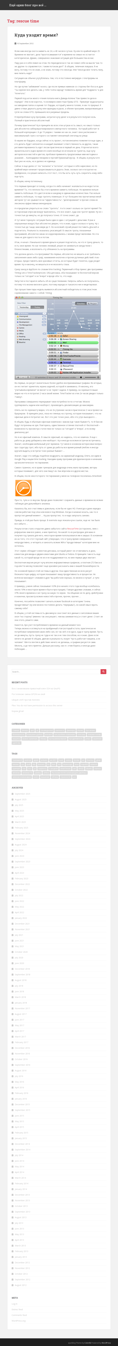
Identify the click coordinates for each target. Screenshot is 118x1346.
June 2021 (19, 940)
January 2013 (21, 1256)
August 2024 (20, 844)
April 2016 (19, 1087)
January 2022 (21, 918)
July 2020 (19, 957)
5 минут (16, 730)
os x (29, 768)
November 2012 (22, 1268)
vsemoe (97, 768)
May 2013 (19, 1234)
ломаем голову (94, 734)
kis (48, 764)
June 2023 (19, 867)
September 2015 (22, 1110)
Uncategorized (47, 730)
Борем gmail (18, 711)
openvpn (16, 768)
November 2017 (22, 1008)
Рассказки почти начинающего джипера (69, 773)
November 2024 (22, 833)
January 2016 (21, 1098)
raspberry (42, 768)
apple (36, 760)
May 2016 (19, 1081)
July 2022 (19, 895)
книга (36, 777)
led (59, 764)
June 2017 (19, 1019)
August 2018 (20, 980)
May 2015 (19, 1121)
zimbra (46, 773)
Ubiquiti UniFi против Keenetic (26, 699)
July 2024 (19, 850)
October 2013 (21, 1206)
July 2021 (19, 935)
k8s (34, 764)
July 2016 (19, 1076)
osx (24, 768)
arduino (44, 760)
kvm (53, 764)
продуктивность (76, 739)
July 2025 (19, 805)
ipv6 (28, 764)
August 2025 (20, 799)
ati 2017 (53, 760)
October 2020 (21, 952)
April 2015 (19, 1127)
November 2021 (22, 929)
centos (68, 760)
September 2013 (22, 1211)
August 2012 (20, 1285)
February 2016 (21, 1093)
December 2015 (22, 1104)
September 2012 (22, 1279)
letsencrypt (67, 764)
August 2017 (20, 1014)
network (93, 764)
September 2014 (22, 1149)
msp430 (84, 764)
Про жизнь (90, 730)
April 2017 (19, 1031)
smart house (65, 768)
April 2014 (19, 1172)
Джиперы (71, 730)
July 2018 (19, 985)
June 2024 (19, 856)
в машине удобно (35, 734)
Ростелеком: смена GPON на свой (28, 694)
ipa (22, 764)
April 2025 (19, 816)
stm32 (80, 768)
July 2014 (19, 1155)
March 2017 (20, 1036)
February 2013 (21, 1251)
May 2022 (19, 906)
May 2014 (19, 1166)
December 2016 (22, 1048)
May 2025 (19, 810)
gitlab (98, 760)
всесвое (48, 734)
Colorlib (87, 1343)
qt (37, 730)
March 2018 (20, 997)
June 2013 (19, 1228)
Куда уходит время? (36, 35)
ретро (88, 739)
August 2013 (20, 1217)
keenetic (41, 764)
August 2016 (20, 1070)
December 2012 (22, 1262)
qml (32, 730)
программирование (57, 739)
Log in (14, 1303)
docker (77, 760)
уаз (74, 777)
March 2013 (20, 1245)
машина (16, 739)
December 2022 (22, 884)
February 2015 (21, 1132)
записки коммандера (22, 777)
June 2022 (19, 901)
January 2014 (21, 1189)
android (27, 760)
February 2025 (21, 827)
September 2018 (22, 974)
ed (83, 760)
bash (61, 760)
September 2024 (22, 839)
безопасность (19, 734)
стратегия (97, 739)
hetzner (16, 764)
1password (17, 760)
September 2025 (22, 793)
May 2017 (19, 1025)
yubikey (38, 773)
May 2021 (19, 946)
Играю (80, 730)
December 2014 (22, 1144)
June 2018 (19, 991)
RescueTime (73, 528)
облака (43, 739)
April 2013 (19, 1240)
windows (16, 773)
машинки (45, 777)
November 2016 (22, 1053)
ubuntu (89, 768)
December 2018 (22, 968)
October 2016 (21, 1059)
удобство (16, 743)
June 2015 (19, 1115)
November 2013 (22, 1200)
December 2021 (22, 923)
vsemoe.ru (59, 730)
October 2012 (21, 1273)
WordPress (106, 1343)
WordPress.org (18, 1320)
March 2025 (20, 822)
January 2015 (21, 1138)
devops (25, 730)
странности (66, 777)
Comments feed (19, 1315)
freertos (90, 760)
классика (81, 734)
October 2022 (21, 889)
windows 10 (27, 773)
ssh (74, 768)
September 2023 (22, 861)
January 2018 (21, 1002)
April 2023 (19, 872)
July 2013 (19, 1223)
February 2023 (21, 878)
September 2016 (22, 1064)
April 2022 (19, 912)
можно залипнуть (30, 739)
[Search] (103, 671)
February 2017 (21, 1042)
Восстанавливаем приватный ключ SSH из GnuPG (36, 688)
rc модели (53, 768)
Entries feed (17, 1309)
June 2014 (19, 1160)
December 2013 (22, 1194)
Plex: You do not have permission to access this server (37, 705)
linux (77, 764)
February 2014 (21, 1183)
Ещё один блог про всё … (27, 5)
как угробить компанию (64, 734)
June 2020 (19, 963)
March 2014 (20, 1177)
